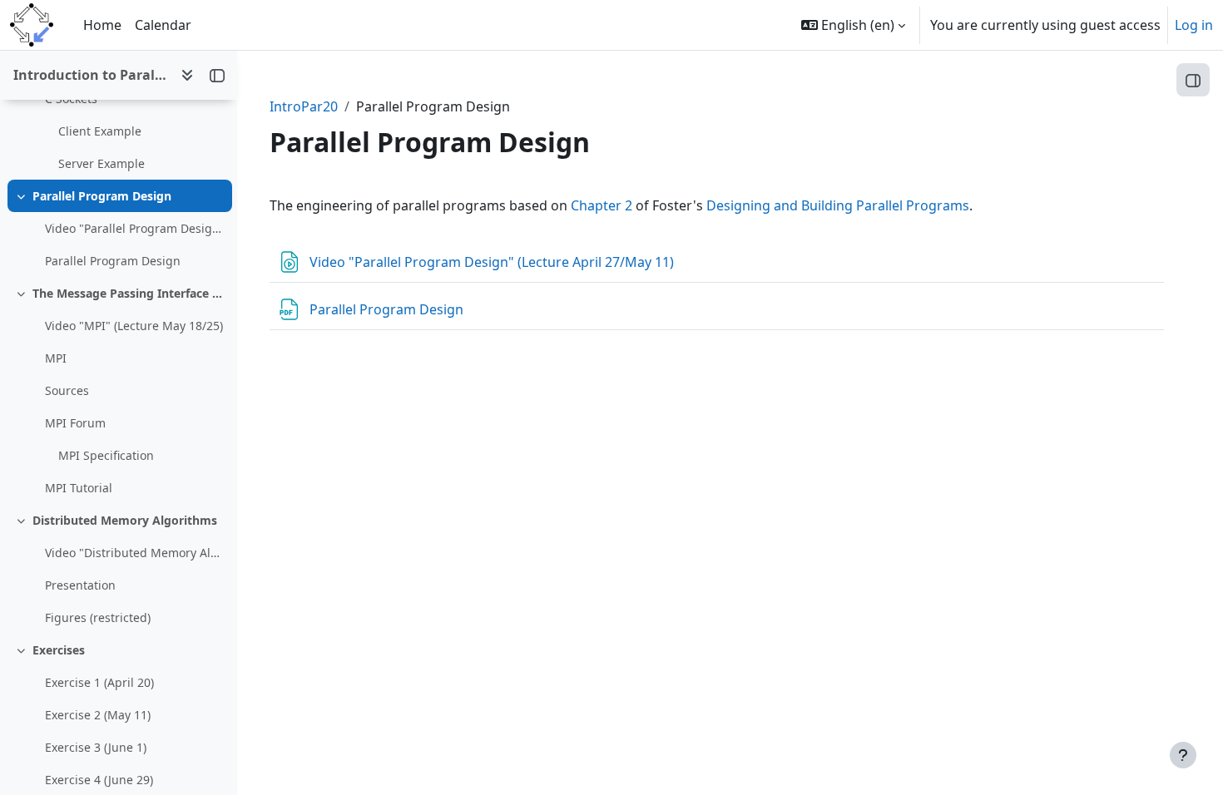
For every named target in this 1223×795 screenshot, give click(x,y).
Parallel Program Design (101, 196)
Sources (67, 390)
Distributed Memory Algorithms (124, 520)
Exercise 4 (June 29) (99, 780)
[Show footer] (1183, 755)
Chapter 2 (601, 205)
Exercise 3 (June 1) (95, 747)
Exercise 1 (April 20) (99, 682)
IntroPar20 (304, 106)
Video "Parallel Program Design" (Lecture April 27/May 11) (134, 228)
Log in (1194, 25)
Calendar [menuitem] (163, 25)
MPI (56, 358)
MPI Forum (75, 423)
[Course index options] (187, 75)
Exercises (58, 650)
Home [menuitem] (102, 25)
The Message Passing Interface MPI (128, 293)
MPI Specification (106, 455)
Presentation (80, 585)
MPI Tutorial (78, 488)
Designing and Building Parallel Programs (837, 205)
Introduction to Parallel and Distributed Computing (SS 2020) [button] (90, 75)
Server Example (101, 163)
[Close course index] (217, 75)
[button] (853, 25)
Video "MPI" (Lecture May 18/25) (134, 325)
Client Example (99, 131)
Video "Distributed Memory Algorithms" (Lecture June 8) (134, 552)
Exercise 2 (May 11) (98, 715)
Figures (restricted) (98, 617)
